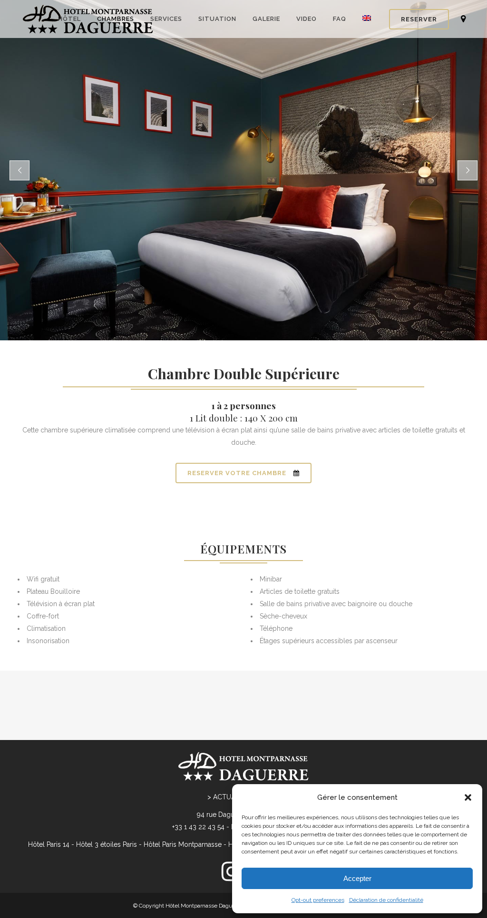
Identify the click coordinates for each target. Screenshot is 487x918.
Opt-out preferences (318, 900)
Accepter (357, 878)
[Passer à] (367, 19)
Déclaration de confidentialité (386, 900)
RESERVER (419, 19)
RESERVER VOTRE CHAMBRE (236, 473)
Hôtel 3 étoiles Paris (106, 844)
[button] (468, 797)
